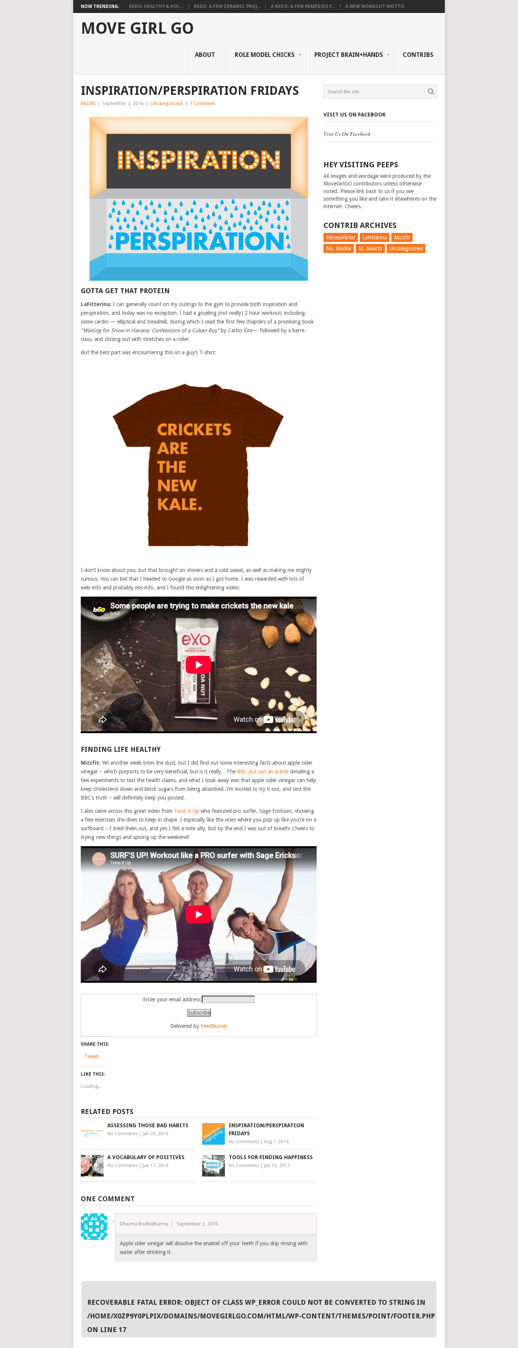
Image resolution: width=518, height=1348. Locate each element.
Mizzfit (88, 103)
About (205, 54)
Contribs (418, 54)
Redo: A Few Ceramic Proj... (227, 6)
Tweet (92, 1056)
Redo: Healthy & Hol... (156, 6)
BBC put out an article (263, 771)
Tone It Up (186, 811)
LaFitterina (375, 237)
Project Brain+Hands (348, 54)
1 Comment (202, 103)
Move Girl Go (137, 28)
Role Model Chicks (265, 54)
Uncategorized (167, 103)
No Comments (122, 1133)
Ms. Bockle (338, 248)
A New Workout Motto (374, 6)
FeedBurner (214, 1026)
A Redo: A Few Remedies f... (303, 6)
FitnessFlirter (340, 237)
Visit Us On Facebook (354, 115)
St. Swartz (370, 248)
